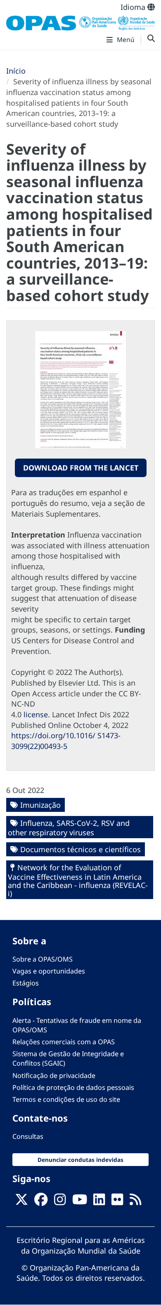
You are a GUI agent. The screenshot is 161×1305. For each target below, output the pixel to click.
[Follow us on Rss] (135, 1201)
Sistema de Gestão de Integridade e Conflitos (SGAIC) (68, 1058)
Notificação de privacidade (53, 1075)
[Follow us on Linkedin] (99, 1201)
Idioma (134, 7)
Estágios (25, 982)
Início (16, 71)
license (36, 714)
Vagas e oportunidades (48, 971)
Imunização (40, 805)
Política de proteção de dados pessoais (73, 1087)
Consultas (27, 1136)
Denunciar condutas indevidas (80, 1160)
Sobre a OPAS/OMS (42, 959)
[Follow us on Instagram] (60, 1201)
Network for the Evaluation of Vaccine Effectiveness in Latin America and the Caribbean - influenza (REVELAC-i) (78, 880)
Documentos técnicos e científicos (80, 849)
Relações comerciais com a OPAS (63, 1041)
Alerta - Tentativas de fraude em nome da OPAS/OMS (76, 1025)
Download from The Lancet (80, 468)
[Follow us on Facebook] (40, 1201)
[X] (21, 1201)
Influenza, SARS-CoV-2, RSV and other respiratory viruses (69, 827)
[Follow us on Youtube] (79, 1201)
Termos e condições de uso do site (66, 1099)
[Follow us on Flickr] (117, 1201)
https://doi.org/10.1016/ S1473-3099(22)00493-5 (66, 740)
